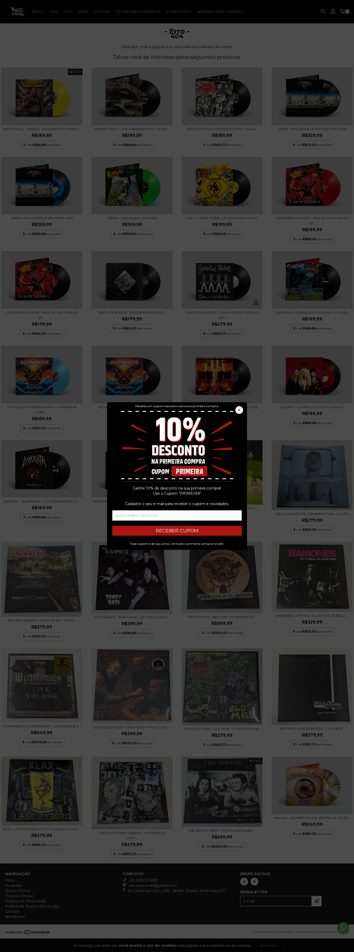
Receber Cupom (177, 531)
